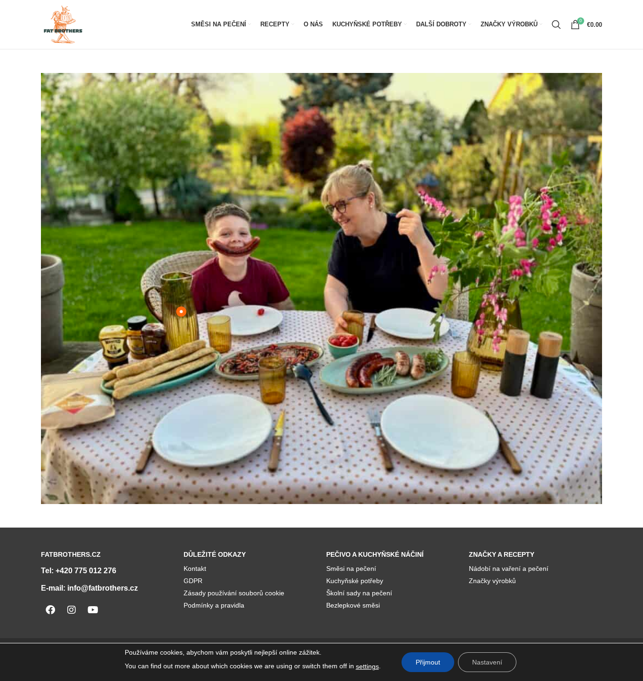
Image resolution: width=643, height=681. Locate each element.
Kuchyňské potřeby (354, 581)
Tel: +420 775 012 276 (78, 571)
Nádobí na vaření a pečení (508, 568)
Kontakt (195, 568)
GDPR (193, 581)
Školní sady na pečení (359, 593)
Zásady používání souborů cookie (234, 593)
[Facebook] (50, 610)
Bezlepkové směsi (353, 605)
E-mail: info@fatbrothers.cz (89, 588)
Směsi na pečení (351, 568)
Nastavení (487, 662)
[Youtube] (92, 610)
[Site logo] (63, 24)
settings (367, 666)
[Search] (556, 24)
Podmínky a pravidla (214, 605)
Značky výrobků (492, 581)
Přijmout (428, 662)
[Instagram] (71, 610)
